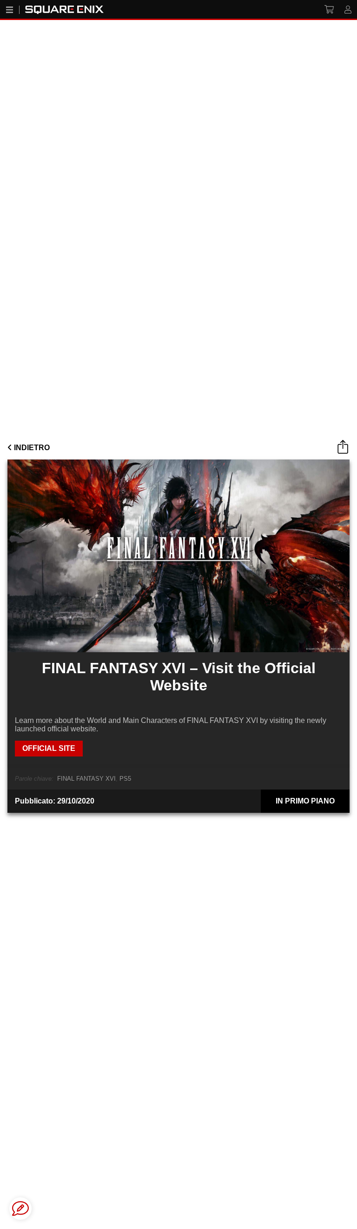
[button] (20, 1208)
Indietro (31, 448)
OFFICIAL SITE (48, 748)
